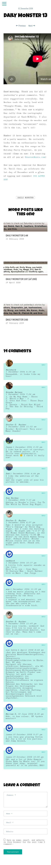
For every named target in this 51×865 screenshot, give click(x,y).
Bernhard (11, 370)
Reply (43, 365)
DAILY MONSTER (25, 197)
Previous (22, 25)
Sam (7, 473)
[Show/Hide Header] (4, 4)
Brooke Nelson (14, 392)
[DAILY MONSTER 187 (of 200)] (25, 268)
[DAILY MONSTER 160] (25, 309)
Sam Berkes (12, 498)
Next (30, 25)
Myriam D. (11, 714)
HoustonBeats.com (35, 157)
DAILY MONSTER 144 (17, 235)
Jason (9, 447)
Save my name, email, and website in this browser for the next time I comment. (24, 842)
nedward (10, 561)
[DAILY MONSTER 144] (25, 226)
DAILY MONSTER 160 (17, 319)
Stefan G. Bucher (16, 425)
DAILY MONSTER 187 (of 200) (21, 279)
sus (7, 589)
